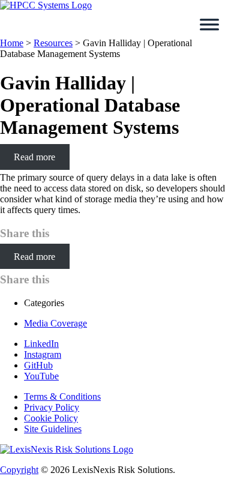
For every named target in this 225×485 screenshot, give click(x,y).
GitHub (38, 365)
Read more (34, 157)
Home (11, 43)
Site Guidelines (53, 429)
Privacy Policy (51, 407)
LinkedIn (41, 344)
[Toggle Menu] (209, 24)
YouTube (41, 376)
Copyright (19, 470)
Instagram (42, 354)
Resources (53, 43)
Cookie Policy (51, 418)
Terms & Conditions (62, 396)
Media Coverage (55, 323)
